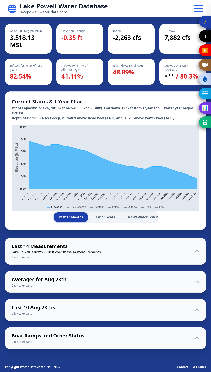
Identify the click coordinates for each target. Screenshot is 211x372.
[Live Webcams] (205, 65)
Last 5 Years (105, 217)
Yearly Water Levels (142, 217)
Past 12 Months (71, 217)
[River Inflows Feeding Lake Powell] (205, 93)
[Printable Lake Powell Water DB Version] (205, 122)
